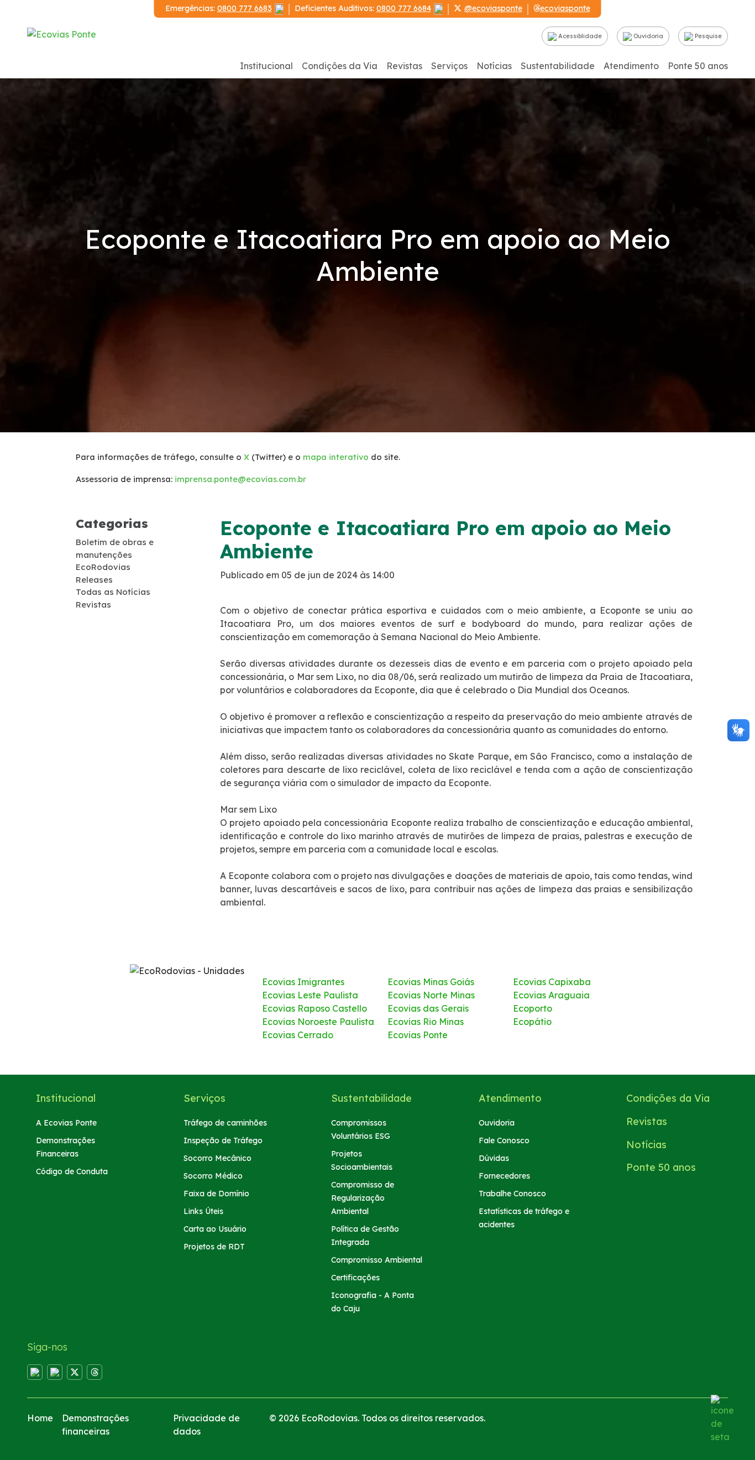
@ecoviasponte (493, 8)
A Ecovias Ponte (66, 1123)
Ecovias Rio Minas (425, 1021)
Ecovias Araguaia (551, 995)
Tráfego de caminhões (225, 1123)
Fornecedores (504, 1176)
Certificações (355, 1278)
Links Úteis (203, 1211)
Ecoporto (532, 1008)
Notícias (494, 65)
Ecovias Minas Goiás (430, 981)
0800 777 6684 (403, 8)
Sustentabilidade (558, 65)
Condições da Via (340, 65)
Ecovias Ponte (417, 1034)
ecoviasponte (565, 8)
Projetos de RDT (214, 1247)
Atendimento (631, 65)
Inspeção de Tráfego (223, 1140)
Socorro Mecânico (217, 1158)
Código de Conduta (72, 1171)
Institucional (266, 65)
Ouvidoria (647, 36)
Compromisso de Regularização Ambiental (362, 1198)
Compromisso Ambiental (376, 1260)
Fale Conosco (504, 1140)
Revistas (404, 65)
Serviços (449, 65)
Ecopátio (532, 1021)
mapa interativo (336, 457)
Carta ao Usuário (215, 1229)
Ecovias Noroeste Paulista (318, 1021)
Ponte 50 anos (698, 65)
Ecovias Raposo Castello (314, 1008)
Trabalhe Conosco (512, 1194)
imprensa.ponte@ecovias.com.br (240, 479)
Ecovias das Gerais (428, 1008)
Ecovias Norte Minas (431, 995)
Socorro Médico (213, 1176)
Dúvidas (494, 1158)
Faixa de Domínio (216, 1194)
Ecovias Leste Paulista (310, 995)
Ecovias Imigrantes (303, 981)
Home (40, 1418)
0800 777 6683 (244, 8)
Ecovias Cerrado (297, 1034)
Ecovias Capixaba (552, 981)
